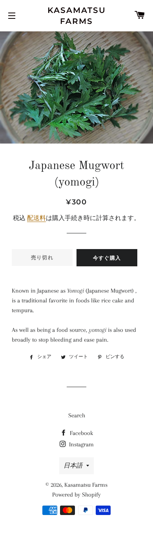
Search (76, 415)
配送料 (36, 218)
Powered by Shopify (76, 494)
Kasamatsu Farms (76, 15)
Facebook (80, 433)
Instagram (80, 444)
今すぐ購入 (107, 258)
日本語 (73, 465)
